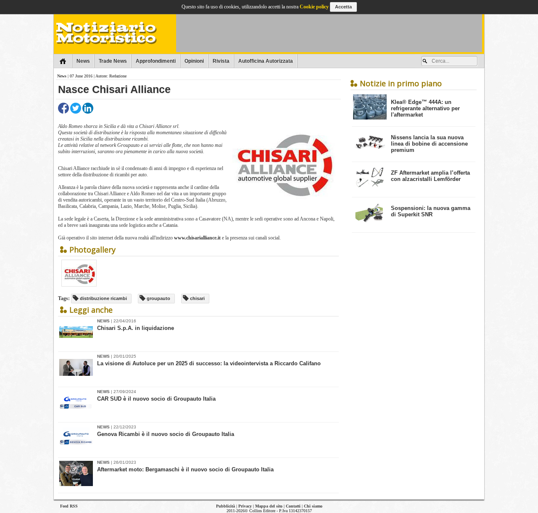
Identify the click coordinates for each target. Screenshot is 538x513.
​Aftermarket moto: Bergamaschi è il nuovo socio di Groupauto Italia (185, 469)
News (83, 61)
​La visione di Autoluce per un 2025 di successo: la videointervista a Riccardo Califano (209, 363)
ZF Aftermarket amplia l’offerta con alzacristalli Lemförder (430, 176)
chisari (197, 298)
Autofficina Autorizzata (265, 61)
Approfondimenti (156, 61)
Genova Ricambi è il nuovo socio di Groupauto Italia (165, 434)
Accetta (343, 6)
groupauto (157, 298)
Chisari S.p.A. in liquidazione (135, 328)
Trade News (113, 61)
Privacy (245, 506)
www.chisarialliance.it (197, 238)
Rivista (221, 61)
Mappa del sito (268, 506)
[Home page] (63, 61)
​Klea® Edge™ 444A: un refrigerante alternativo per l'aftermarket (425, 108)
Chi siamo (313, 506)
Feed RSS (69, 506)
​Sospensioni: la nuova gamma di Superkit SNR (430, 211)
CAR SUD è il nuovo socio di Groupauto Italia (156, 399)
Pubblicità (225, 506)
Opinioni (194, 61)
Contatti (293, 506)
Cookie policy (314, 7)
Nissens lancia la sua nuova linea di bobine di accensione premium (429, 143)
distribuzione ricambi (103, 298)
